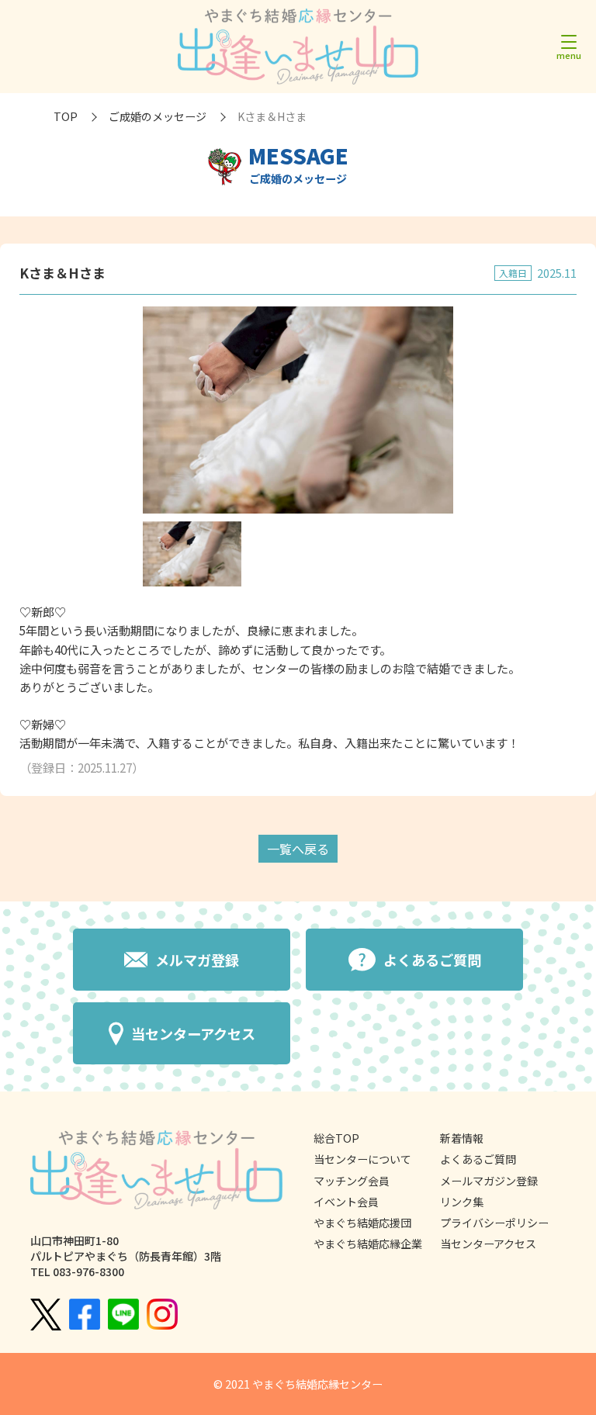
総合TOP (336, 1138)
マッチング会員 (352, 1180)
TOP (66, 116)
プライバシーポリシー (494, 1222)
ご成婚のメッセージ (157, 116)
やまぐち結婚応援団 (362, 1222)
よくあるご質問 (478, 1159)
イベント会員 (346, 1201)
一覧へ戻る (298, 848)
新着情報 (461, 1138)
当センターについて (362, 1159)
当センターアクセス (488, 1243)
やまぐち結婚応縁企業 (368, 1243)
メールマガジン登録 (489, 1180)
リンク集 (461, 1201)
